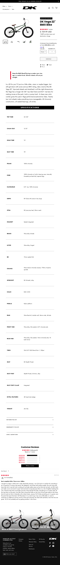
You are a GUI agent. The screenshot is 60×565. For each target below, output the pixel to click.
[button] (44, 29)
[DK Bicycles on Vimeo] (50, 546)
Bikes (4, 6)
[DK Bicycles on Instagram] (53, 543)
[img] (5, 475)
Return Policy (12, 419)
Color (42, 48)
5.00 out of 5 (34, 450)
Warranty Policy (13, 427)
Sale (13, 9)
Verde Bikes (42, 542)
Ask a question (12, 434)
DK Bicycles (42, 539)
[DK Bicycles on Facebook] (50, 543)
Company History (21, 540)
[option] (19, 27)
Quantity (51, 48)
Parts (9, 6)
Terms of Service (31, 545)
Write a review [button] (30, 466)
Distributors (32, 549)
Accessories (6, 9)
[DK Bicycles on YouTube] (53, 546)
